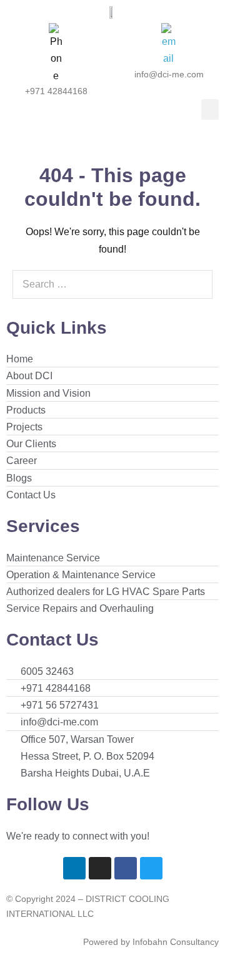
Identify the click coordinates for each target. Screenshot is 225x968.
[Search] (196, 284)
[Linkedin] (74, 868)
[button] (210, 109)
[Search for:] (112, 284)
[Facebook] (125, 868)
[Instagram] (100, 868)
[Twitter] (151, 868)
